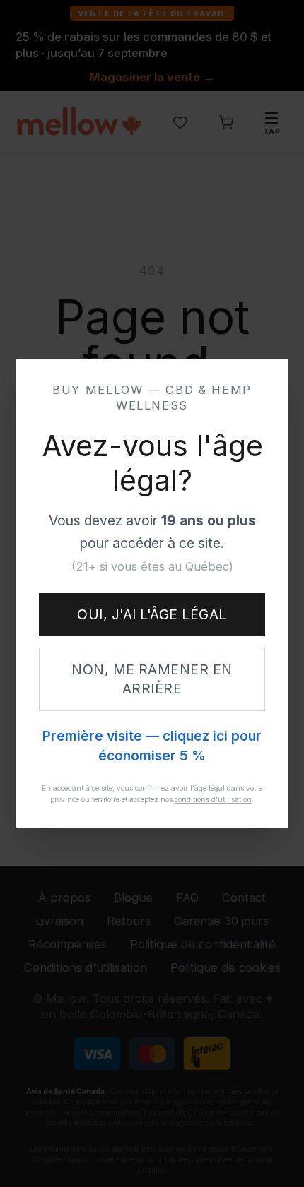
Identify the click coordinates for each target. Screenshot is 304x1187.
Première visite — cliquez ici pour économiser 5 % (152, 745)
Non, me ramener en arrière (152, 679)
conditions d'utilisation (213, 799)
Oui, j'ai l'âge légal (151, 614)
